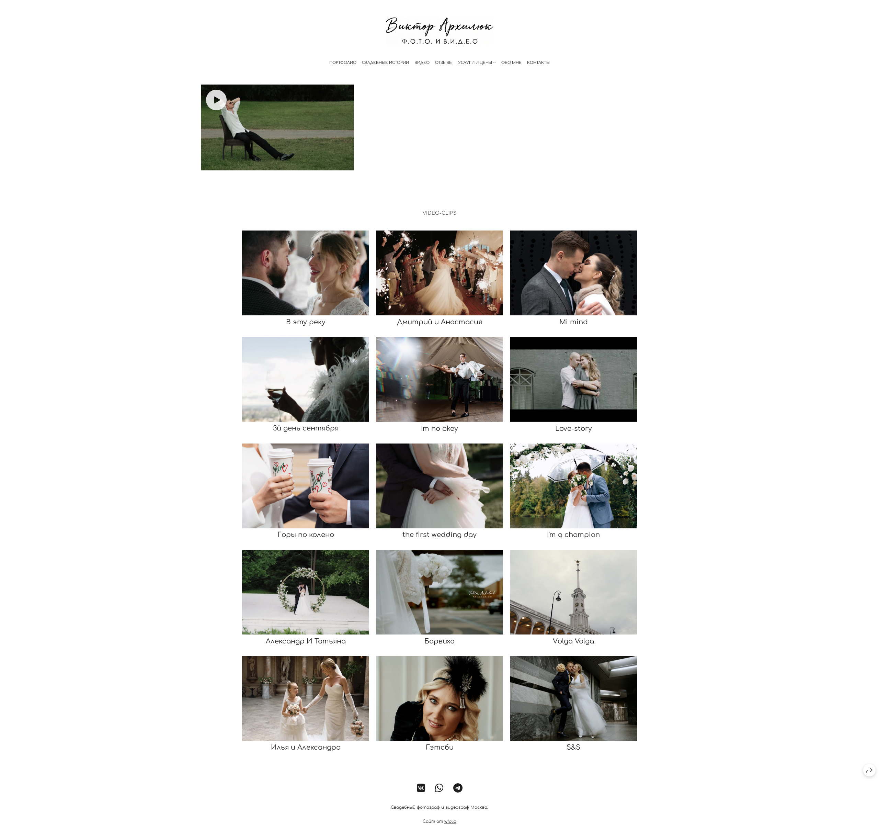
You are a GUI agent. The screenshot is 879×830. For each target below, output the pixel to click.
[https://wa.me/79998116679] (439, 788)
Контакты (538, 62)
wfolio (450, 821)
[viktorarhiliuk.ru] (439, 30)
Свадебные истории (385, 62)
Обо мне (511, 62)
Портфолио (342, 62)
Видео (422, 62)
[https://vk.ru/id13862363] (421, 788)
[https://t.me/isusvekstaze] (458, 788)
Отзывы (444, 62)
